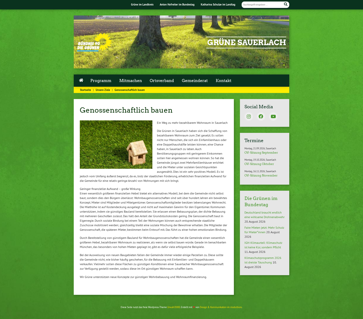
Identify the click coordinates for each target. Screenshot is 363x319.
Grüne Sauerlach (246, 42)
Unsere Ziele (103, 90)
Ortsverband (162, 80)
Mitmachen (130, 80)
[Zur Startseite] (94, 50)
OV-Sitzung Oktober (259, 164)
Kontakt (223, 80)
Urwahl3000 (173, 307)
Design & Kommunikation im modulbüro (221, 307)
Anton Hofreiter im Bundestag (177, 4)
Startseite (81, 79)
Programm (100, 80)
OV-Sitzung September (261, 152)
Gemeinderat (195, 80)
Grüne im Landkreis (142, 4)
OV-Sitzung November (261, 175)
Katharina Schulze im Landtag (218, 4)
